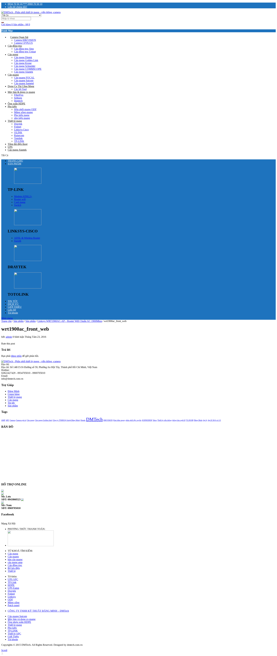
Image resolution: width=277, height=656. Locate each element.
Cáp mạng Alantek (23, 71)
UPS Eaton (13, 588)
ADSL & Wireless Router (27, 238)
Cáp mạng (13, 54)
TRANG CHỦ (15, 160)
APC (7, 420)
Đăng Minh (13, 391)
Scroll (4, 650)
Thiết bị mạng (15, 121)
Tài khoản (13, 312)
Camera (12, 420)
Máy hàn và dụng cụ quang (21, 619)
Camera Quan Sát (19, 37)
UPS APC (13, 579)
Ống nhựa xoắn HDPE (19, 622)
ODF (10, 599)
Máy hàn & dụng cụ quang (21, 92)
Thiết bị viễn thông (164, 420)
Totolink (18, 138)
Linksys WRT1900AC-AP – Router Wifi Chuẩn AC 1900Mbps (70, 321)
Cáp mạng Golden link (43, 420)
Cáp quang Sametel (24, 83)
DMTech (94, 419)
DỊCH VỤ (13, 304)
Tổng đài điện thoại (17, 144)
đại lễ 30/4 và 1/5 (214, 420)
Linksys (12, 596)
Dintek (82, 420)
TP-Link (12, 582)
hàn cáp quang (15, 559)
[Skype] (2, 490)
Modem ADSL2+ (23, 196)
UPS (10, 147)
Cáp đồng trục (15, 45)
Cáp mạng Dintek (23, 57)
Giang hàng (14, 394)
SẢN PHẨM (14, 163)
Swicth (17, 240)
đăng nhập (16, 356)
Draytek (18, 123)
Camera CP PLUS (23, 43)
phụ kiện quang (22, 118)
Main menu (7, 318)
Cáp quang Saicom (23, 80)
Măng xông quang (23, 112)
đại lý (205, 420)
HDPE (11, 585)
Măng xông (13, 602)
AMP (3, 420)
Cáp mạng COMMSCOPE (28, 69)
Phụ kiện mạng (21, 115)
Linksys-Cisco (21, 129)
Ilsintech (18, 100)
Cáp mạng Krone (23, 63)
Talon (155, 420)
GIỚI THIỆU (15, 307)
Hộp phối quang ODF (25, 109)
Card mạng (19, 202)
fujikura (18, 97)
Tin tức (11, 402)
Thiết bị (12, 571)
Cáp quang (13, 74)
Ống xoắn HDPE (16, 103)
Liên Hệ (12, 309)
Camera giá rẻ (21, 420)
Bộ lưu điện (14, 568)
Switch (17, 205)
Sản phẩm (30, 321)
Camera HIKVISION (25, 40)
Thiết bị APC (14, 633)
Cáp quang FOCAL (24, 77)
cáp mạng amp (15, 562)
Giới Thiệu (13, 636)
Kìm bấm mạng (119, 420)
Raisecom (19, 135)
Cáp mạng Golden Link (26, 60)
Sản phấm (18, 321)
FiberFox (18, 95)
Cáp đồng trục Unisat (25, 51)
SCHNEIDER (147, 420)
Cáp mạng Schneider (24, 66)
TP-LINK (19, 141)
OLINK (18, 132)
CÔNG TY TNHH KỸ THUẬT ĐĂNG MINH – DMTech (38, 610)
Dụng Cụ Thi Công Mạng (21, 86)
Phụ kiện (12, 106)
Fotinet (17, 126)
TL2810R (189, 420)
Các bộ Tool (20, 89)
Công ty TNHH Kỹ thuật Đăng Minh (66, 420)
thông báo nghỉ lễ (178, 420)
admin (9, 336)
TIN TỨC (13, 301)
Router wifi (20, 199)
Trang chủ (6, 321)
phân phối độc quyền (133, 420)
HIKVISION (108, 420)
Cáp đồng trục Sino (24, 48)
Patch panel (13, 605)
